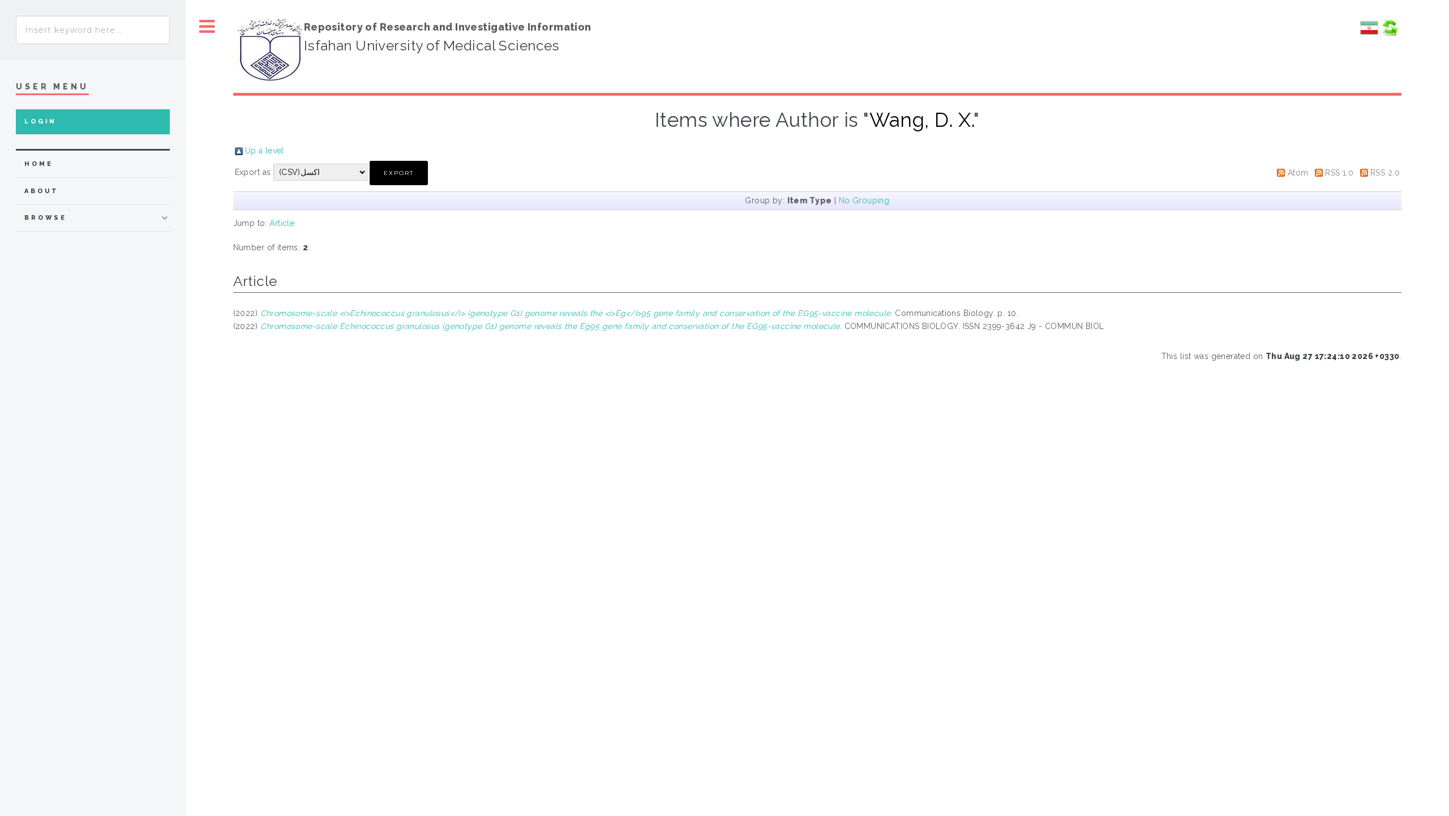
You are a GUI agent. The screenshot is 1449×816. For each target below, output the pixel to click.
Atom (1298, 172)
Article (281, 223)
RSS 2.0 (1385, 172)
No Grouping (864, 200)
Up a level (264, 150)
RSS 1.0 (1339, 172)
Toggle (207, 27)
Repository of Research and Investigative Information (447, 27)
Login (40, 121)
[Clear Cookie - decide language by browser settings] (1390, 34)
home (38, 164)
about (41, 191)
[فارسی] (1369, 34)
